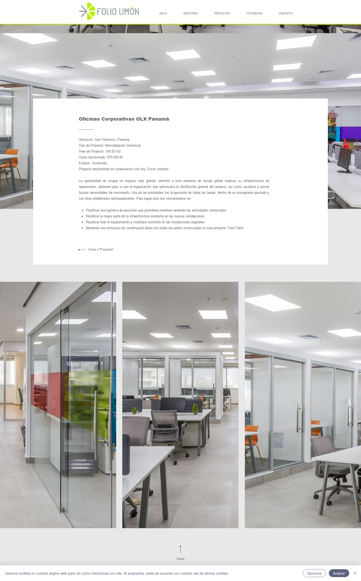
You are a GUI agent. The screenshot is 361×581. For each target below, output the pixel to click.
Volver (181, 558)
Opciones (314, 573)
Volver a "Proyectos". (101, 249)
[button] (58, 405)
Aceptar (339, 573)
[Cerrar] (355, 573)
